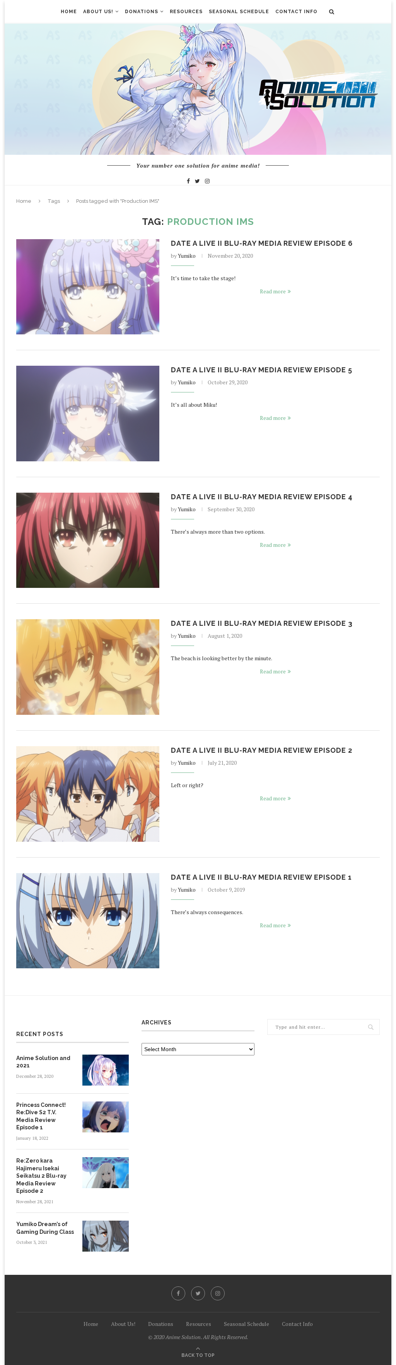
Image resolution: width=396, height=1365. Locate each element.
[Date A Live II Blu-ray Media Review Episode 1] (87, 921)
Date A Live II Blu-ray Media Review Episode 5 (261, 370)
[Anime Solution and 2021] (105, 1070)
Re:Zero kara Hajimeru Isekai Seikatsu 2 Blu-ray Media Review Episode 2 (41, 1176)
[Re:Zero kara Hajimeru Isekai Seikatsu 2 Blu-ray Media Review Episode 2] (105, 1172)
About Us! (98, 11)
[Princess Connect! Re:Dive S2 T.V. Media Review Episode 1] (105, 1116)
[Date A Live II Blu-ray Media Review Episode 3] (87, 667)
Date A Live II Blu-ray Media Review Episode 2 (261, 750)
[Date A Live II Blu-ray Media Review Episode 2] (87, 794)
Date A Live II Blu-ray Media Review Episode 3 (262, 623)
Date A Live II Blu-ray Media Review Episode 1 (261, 877)
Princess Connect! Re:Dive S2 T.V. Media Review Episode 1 (41, 1116)
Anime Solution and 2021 (43, 1062)
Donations (141, 11)
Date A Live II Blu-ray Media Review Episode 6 (262, 243)
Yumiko (187, 255)
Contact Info (296, 11)
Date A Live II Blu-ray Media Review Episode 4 (262, 497)
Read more (273, 291)
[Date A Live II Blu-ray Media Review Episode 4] (87, 540)
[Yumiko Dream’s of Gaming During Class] (105, 1236)
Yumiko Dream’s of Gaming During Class (45, 1228)
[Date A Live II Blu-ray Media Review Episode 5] (87, 413)
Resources (186, 11)
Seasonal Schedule (239, 11)
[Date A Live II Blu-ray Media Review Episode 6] (87, 287)
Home (69, 11)
